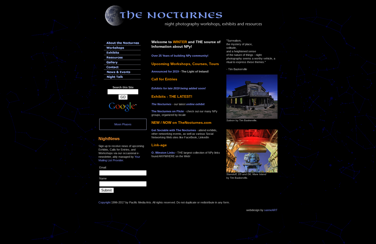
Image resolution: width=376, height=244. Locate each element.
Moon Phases (122, 124)
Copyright (104, 202)
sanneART (271, 210)
